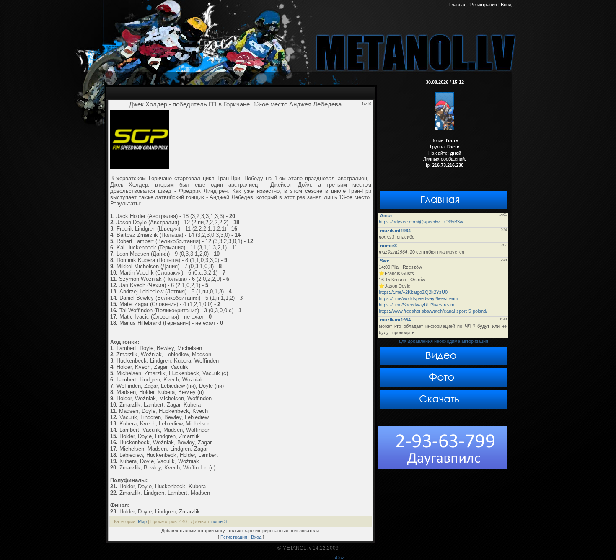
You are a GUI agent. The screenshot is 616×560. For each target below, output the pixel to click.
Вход (256, 536)
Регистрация (233, 536)
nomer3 (219, 521)
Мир (142, 521)
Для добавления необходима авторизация (443, 341)
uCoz (339, 557)
